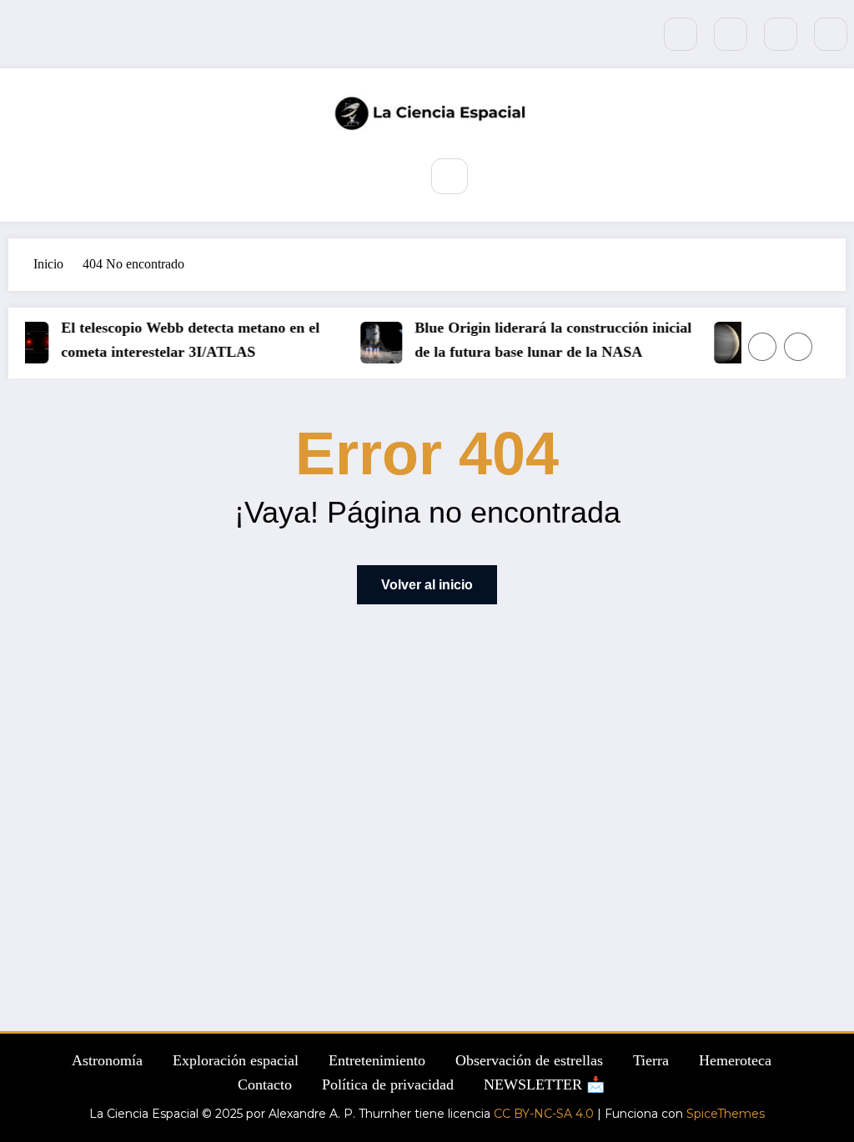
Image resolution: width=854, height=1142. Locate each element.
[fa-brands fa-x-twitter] (730, 34)
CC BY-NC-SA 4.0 (544, 1113)
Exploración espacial (236, 1060)
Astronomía (107, 1060)
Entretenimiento (377, 1060)
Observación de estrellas (529, 1060)
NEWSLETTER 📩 (544, 1084)
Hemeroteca (735, 1060)
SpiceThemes (725, 1113)
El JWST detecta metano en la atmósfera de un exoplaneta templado (691, 339)
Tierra (651, 1060)
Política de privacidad (388, 1084)
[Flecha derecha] (798, 346)
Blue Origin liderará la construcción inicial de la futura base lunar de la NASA (343, 339)
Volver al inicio (427, 585)
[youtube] (830, 34)
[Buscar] (449, 176)
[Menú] (393, 175)
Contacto (265, 1084)
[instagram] (780, 34)
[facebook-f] (680, 34)
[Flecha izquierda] (762, 346)
